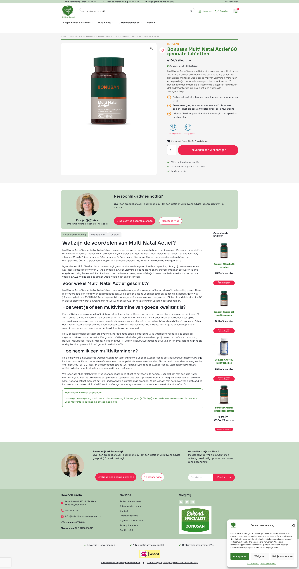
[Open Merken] (157, 22)
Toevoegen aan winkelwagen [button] (224, 283)
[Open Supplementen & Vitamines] (92, 22)
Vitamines (100, 36)
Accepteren (240, 556)
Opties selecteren (224, 429)
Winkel (63, 36)
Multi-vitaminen (112, 36)
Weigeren (259, 556)
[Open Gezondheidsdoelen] (141, 22)
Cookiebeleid (253, 563)
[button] (292, 525)
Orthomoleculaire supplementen (81, 36)
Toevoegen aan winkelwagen (208, 149)
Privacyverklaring (268, 563)
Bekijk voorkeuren (282, 556)
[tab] (74, 234)
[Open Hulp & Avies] (113, 22)
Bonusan (173, 44)
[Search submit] (191, 11)
